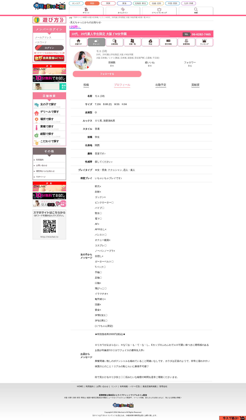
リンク (114, 386)
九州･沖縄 (188, 3)
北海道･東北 (140, 3)
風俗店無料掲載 (150, 386)
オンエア (76, 3)
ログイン (49, 47)
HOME (80, 386)
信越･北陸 (156, 3)
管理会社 (163, 386)
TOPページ (41, 177)
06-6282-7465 (201, 34)
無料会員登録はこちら (49, 58)
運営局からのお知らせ (45, 171)
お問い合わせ (41, 165)
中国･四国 (172, 3)
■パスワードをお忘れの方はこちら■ (49, 53)
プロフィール (122, 84)
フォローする (107, 73)
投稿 (86, 84)
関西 (92, 3)
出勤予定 (160, 84)
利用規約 (40, 160)
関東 (108, 3)
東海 (124, 3)
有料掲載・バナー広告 (130, 386)
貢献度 (195, 84)
